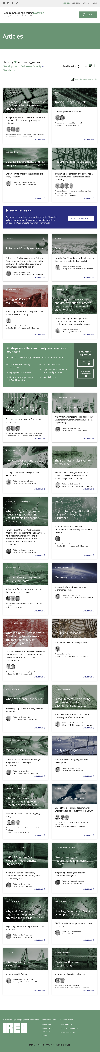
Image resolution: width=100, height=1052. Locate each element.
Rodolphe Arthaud (19, 326)
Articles (66, 3)
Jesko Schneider (84, 822)
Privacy (49, 1045)
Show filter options (70, 66)
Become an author (67, 1032)
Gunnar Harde (75, 595)
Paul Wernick (28, 134)
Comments (76, 3)
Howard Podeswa (27, 550)
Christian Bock (75, 428)
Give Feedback (66, 1024)
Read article (38, 139)
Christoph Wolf (75, 484)
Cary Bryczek (30, 672)
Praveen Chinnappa (77, 881)
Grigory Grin (25, 717)
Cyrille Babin (25, 884)
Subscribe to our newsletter (85, 372)
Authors (86, 3)
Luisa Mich (29, 980)
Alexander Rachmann (70, 822)
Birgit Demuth (77, 123)
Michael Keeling (34, 603)
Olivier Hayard (38, 433)
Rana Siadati (17, 134)
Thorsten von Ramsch (28, 182)
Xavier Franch (30, 828)
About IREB (46, 1024)
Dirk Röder (76, 985)
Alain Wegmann (26, 433)
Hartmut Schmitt (67, 193)
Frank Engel (59, 824)
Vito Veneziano (38, 134)
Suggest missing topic (81, 218)
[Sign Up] (4, 3)
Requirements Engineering (23, 14)
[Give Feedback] (8, 3)
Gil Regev (16, 433)
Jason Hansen (75, 330)
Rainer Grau (25, 771)
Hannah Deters (80, 191)
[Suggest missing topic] (13, 3)
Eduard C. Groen (68, 191)
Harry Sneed (66, 123)
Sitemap (32, 1045)
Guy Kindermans (26, 935)
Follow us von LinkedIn (85, 363)
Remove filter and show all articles (85, 79)
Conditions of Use (62, 1045)
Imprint (41, 1045)
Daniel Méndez (18, 828)
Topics (90, 14)
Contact (45, 1035)
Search (94, 3)
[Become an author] (17, 3)
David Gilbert (67, 985)
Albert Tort (66, 544)
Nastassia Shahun (27, 481)
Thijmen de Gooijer (20, 603)
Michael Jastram (75, 266)
